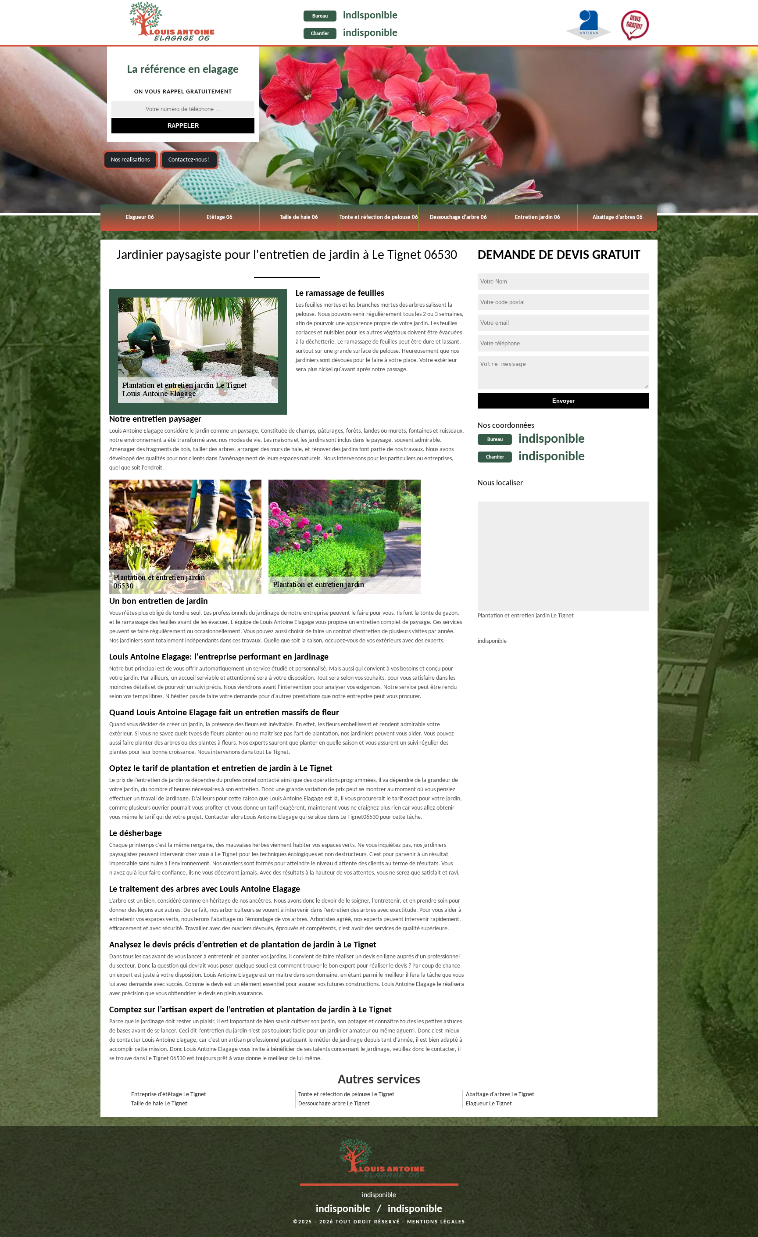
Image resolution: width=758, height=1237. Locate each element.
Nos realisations (130, 160)
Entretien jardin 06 (537, 217)
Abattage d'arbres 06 (618, 217)
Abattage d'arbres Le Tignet (500, 1094)
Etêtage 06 (219, 217)
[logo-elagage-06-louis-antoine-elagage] (169, 23)
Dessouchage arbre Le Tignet (334, 1104)
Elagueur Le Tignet (489, 1104)
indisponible (370, 16)
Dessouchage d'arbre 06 (458, 217)
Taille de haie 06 (299, 217)
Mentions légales (436, 1222)
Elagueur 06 (140, 217)
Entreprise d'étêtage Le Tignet (168, 1094)
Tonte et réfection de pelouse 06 (379, 217)
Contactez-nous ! (189, 160)
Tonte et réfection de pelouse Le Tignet (346, 1094)
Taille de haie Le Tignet (159, 1104)
